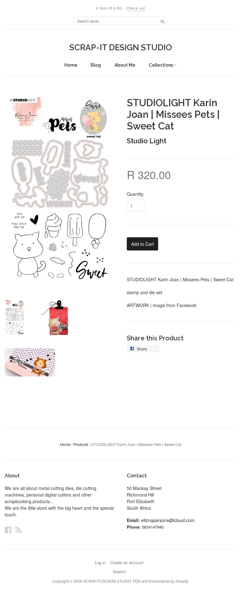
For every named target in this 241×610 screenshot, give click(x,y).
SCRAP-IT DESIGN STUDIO (120, 47)
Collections (161, 65)
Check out (135, 8)
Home (70, 65)
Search (119, 571)
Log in (100, 562)
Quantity (135, 194)
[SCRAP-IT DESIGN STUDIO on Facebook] (8, 529)
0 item (109, 8)
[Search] (162, 21)
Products (80, 444)
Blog (96, 65)
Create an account (126, 562)
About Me (125, 65)
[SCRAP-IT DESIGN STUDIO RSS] (18, 529)
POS (137, 581)
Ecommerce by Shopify (168, 581)
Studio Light (146, 141)
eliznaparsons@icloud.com (168, 520)
